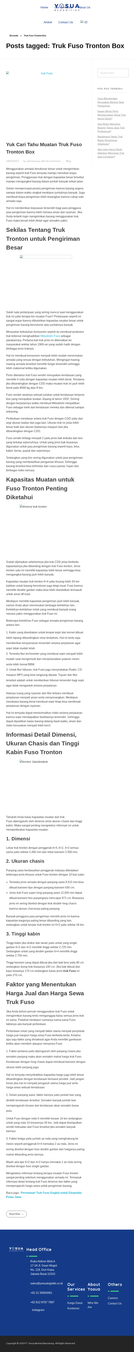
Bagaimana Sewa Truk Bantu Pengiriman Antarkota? (110, 140)
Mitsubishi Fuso (50, 336)
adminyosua (34, 161)
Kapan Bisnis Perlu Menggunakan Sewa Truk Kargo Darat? (112, 115)
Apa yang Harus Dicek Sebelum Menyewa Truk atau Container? (111, 153)
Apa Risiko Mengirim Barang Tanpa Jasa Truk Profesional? (111, 128)
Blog (68, 161)
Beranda (14, 35)
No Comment (53, 161)
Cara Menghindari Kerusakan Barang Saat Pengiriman (111, 102)
